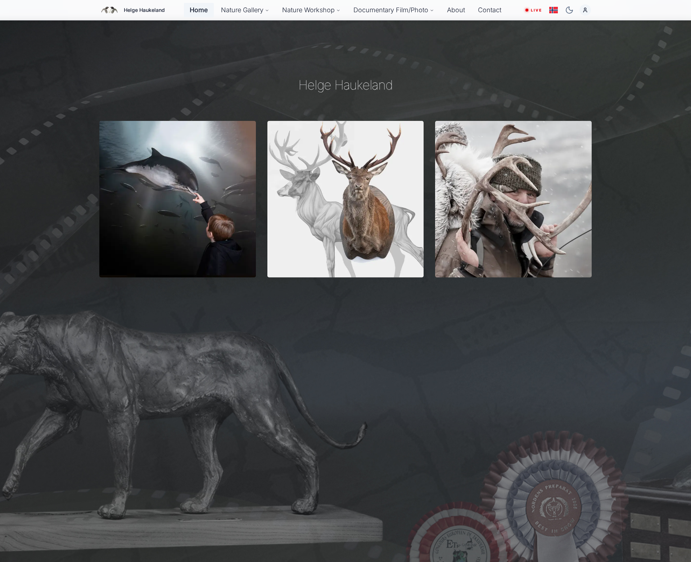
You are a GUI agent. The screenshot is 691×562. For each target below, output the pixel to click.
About (456, 10)
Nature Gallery (242, 10)
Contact (489, 10)
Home (199, 10)
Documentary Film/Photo (390, 10)
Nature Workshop (308, 10)
